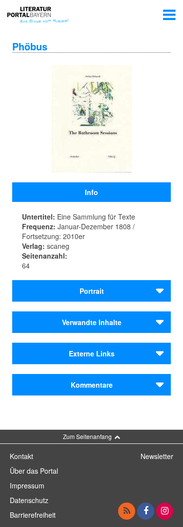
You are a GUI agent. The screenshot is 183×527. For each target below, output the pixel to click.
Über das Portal (34, 471)
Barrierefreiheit (33, 515)
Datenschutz (29, 500)
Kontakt (21, 456)
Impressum (27, 485)
